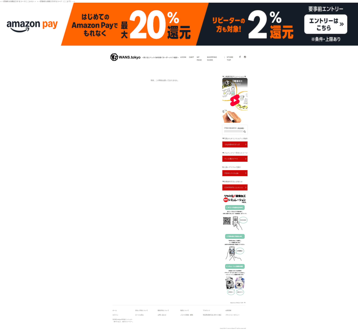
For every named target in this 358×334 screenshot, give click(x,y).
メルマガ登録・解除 (186, 315)
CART (191, 57)
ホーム (115, 310)
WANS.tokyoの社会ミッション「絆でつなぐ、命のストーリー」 (123, 320)
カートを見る (139, 315)
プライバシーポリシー (233, 315)
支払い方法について (141, 310)
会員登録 (228, 310)
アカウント (206, 310)
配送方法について (163, 310)
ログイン (115, 315)
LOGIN (183, 57)
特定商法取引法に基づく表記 (212, 315)
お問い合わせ (162, 315)
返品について (184, 310)
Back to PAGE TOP (236, 303)
